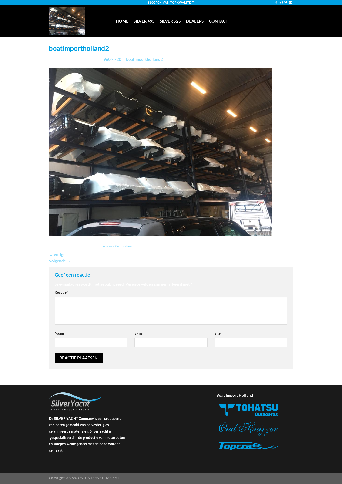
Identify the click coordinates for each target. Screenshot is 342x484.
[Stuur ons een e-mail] (290, 2)
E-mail (139, 333)
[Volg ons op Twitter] (285, 2)
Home (122, 21)
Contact (218, 21)
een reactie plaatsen (117, 246)
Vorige (57, 254)
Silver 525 (170, 21)
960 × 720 (112, 59)
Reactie (62, 292)
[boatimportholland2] (160, 151)
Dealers (195, 21)
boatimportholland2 (144, 59)
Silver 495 (144, 21)
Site (218, 333)
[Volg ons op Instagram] (281, 2)
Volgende (59, 260)
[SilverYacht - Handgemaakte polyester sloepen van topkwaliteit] (79, 21)
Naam (59, 333)
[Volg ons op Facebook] (276, 2)
